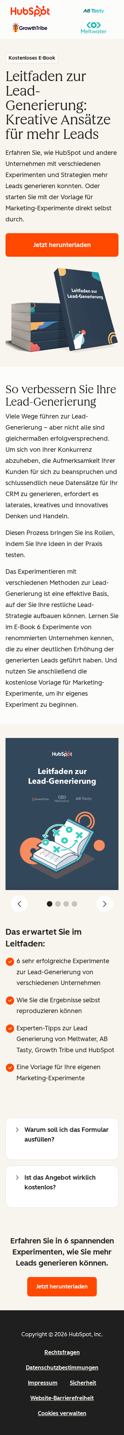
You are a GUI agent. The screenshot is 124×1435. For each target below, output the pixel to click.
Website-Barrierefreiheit (62, 1398)
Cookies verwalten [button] (62, 1413)
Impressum (43, 1383)
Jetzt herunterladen (62, 245)
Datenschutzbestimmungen (62, 1367)
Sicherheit (83, 1383)
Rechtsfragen (62, 1352)
